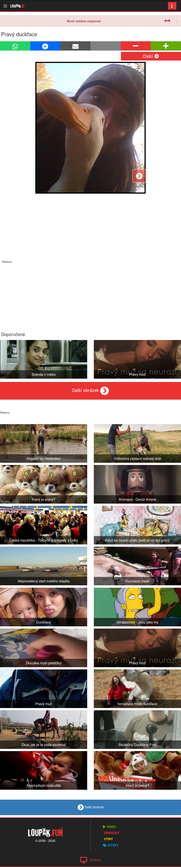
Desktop (95, 860)
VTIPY (108, 839)
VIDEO (111, 826)
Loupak (17, 6)
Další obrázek (86, 390)
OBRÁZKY (111, 833)
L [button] (172, 5)
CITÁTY (112, 845)
